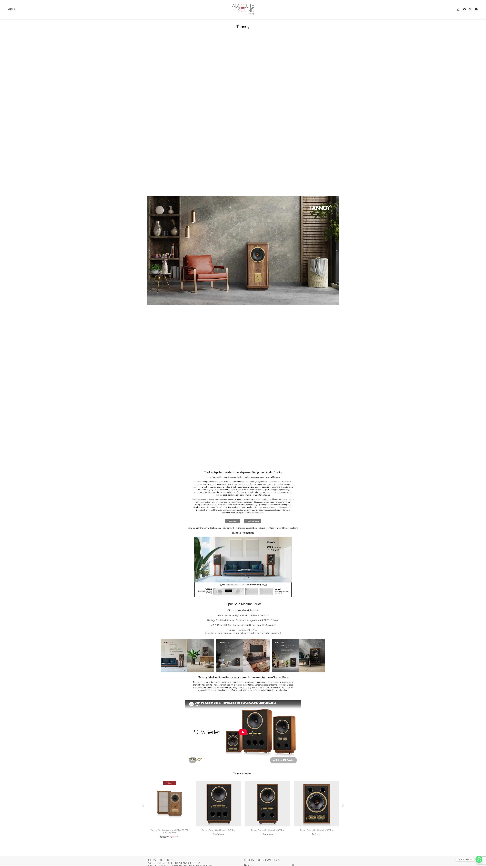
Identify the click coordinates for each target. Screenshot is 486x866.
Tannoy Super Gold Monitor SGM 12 (218, 830)
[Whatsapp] (478, 859)
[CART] (458, 9)
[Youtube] (476, 9)
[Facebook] (464, 9)
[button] (149, 250)
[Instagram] (470, 9)
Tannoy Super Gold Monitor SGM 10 (267, 830)
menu (12, 9)
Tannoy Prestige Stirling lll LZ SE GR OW (316, 830)
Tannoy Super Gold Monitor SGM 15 (169, 830)
